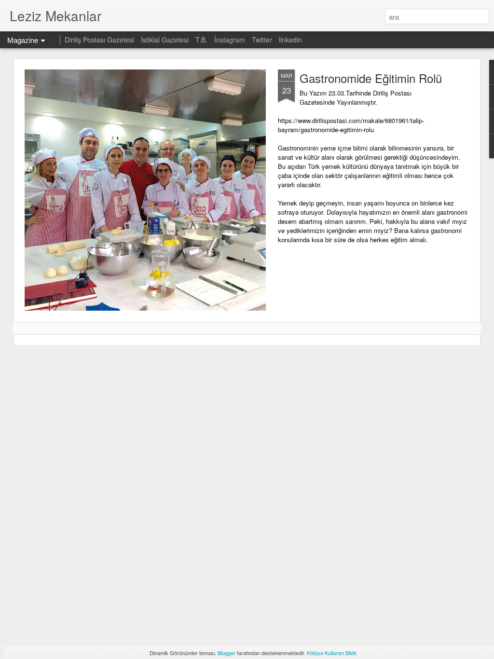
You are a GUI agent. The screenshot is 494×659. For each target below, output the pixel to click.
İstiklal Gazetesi (166, 39)
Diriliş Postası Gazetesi (99, 39)
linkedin (290, 39)
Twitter (262, 39)
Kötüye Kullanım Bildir (331, 653)
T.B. (202, 39)
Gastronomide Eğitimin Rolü (371, 77)
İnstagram (230, 39)
